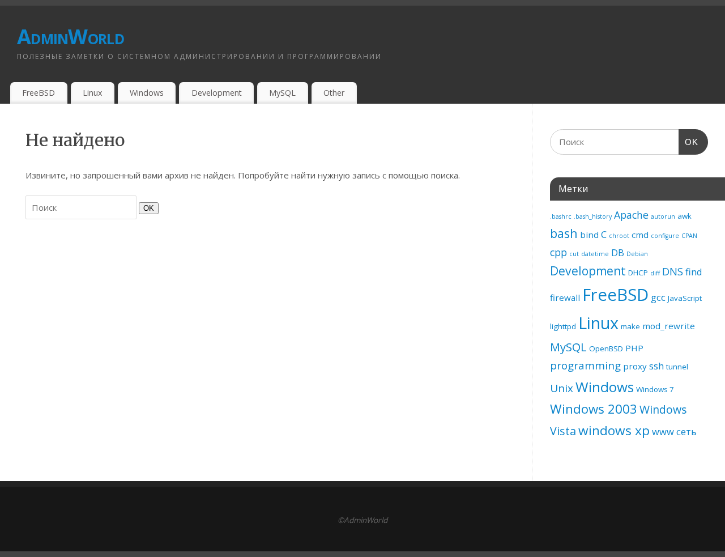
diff (655, 273)
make (630, 326)
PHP (634, 348)
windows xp (614, 430)
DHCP (638, 272)
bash (564, 233)
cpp (558, 252)
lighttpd (563, 326)
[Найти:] (82, 207)
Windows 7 (655, 389)
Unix (561, 388)
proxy (635, 366)
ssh (656, 365)
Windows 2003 (593, 409)
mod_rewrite (668, 325)
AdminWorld (70, 36)
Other (333, 92)
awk (684, 216)
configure (665, 236)
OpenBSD (606, 348)
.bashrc (561, 216)
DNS (672, 271)
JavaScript (685, 298)
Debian (637, 254)
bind (589, 234)
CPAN (689, 236)
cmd (640, 234)
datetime (595, 254)
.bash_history (593, 216)
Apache (631, 215)
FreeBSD (38, 92)
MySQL (282, 92)
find (693, 271)
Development (216, 92)
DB (617, 252)
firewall (565, 297)
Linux (92, 92)
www (663, 431)
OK (146, 207)
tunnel (677, 367)
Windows (147, 92)
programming (585, 365)
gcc (658, 297)
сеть (686, 431)
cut (574, 254)
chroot (619, 236)
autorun (663, 216)
